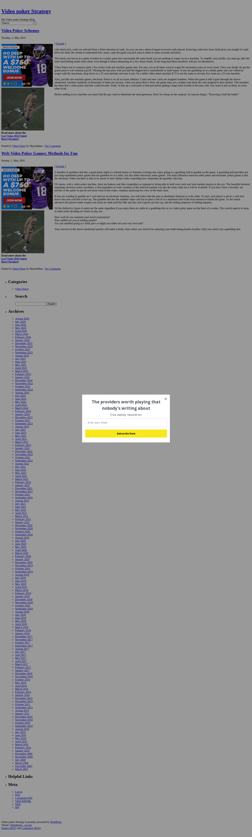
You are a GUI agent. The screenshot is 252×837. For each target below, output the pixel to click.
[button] (126, 405)
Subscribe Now (126, 433)
